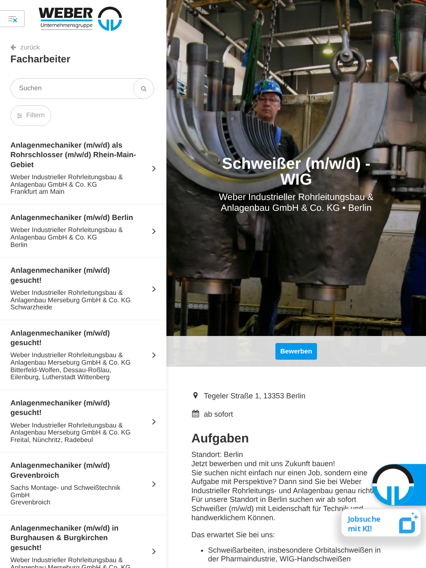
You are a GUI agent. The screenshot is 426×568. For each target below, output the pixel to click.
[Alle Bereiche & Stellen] (12, 18)
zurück (30, 47)
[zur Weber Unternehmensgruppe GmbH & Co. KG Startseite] (80, 18)
